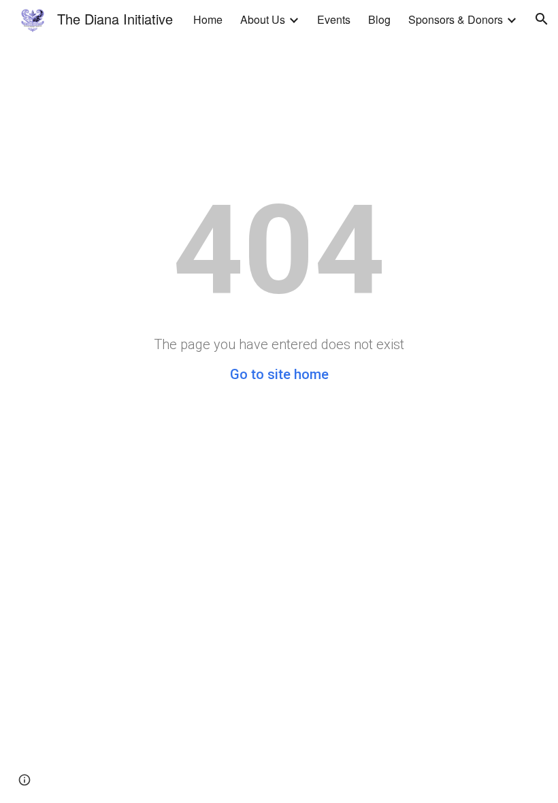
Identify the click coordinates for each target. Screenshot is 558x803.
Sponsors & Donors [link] (455, 19)
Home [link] (208, 19)
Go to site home (279, 374)
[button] (541, 19)
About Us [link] (262, 19)
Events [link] (333, 19)
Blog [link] (379, 19)
